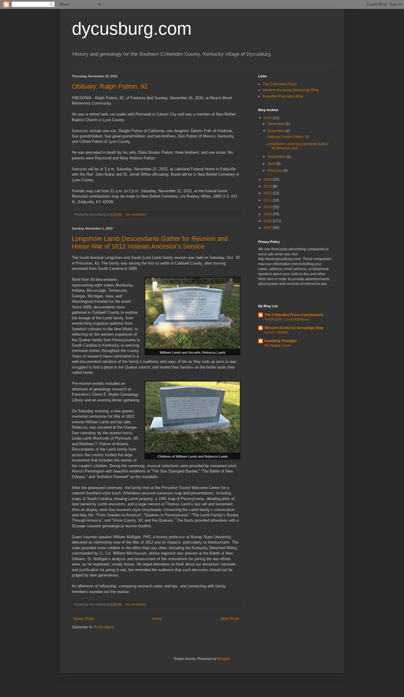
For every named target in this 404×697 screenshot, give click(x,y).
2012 (268, 193)
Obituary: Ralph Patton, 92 (110, 86)
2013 (268, 186)
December (276, 124)
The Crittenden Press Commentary (293, 315)
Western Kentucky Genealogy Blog (291, 90)
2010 (268, 207)
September (277, 157)
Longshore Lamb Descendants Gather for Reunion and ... (298, 146)
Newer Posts (83, 619)
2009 (268, 214)
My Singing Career (277, 345)
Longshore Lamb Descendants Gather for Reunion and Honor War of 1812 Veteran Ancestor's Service (150, 242)
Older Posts (229, 619)
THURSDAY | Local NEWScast (286, 319)
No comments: (137, 214)
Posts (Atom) (104, 627)
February (275, 171)
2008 (268, 221)
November (276, 131)
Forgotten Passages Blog (283, 96)
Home (157, 619)
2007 (268, 228)
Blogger (223, 659)
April (272, 164)
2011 (268, 200)
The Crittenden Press (280, 84)
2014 (268, 179)
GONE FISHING (276, 332)
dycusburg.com (132, 29)
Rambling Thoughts (280, 341)
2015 (268, 118)
